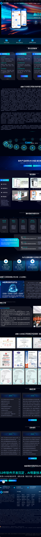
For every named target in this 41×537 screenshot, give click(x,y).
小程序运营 (28, 504)
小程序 (23, 505)
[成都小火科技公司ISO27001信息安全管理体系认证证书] (31, 359)
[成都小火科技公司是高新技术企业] (8, 342)
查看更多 (32, 458)
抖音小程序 (33, 494)
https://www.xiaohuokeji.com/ (6, 520)
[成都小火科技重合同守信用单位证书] (6, 359)
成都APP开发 (19, 499)
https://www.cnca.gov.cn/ (33, 510)
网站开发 (23, 504)
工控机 (31, 533)
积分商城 (18, 504)
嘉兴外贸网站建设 (22, 533)
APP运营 (28, 494)
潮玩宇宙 (33, 502)
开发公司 (18, 494)
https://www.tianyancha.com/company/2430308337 (23, 520)
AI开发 (17, 3)
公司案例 (34, 3)
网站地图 (21, 527)
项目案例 (33, 174)
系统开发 (10, 434)
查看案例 (20, 185)
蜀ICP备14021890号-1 (14, 526)
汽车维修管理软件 (27, 533)
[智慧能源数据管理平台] (19, 376)
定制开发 (38, 3)
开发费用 (18, 505)
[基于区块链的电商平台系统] (6, 376)
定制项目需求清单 (28, 165)
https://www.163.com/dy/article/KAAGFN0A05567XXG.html (15, 521)
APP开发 (26, 3)
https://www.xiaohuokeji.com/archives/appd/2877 (32, 522)
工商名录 (19, 533)
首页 (15, 3)
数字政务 (28, 499)
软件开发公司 (29, 502)
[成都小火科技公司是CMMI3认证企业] (24, 342)
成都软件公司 (19, 496)
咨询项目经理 (7, 76)
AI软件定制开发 (30, 527)
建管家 (12, 533)
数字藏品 (33, 504)
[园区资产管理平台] (31, 376)
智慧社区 (23, 494)
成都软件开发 (24, 499)
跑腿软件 (28, 505)
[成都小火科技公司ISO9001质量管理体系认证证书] (19, 359)
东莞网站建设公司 (15, 533)
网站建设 (32, 434)
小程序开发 (30, 3)
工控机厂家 (37, 533)
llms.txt (24, 527)
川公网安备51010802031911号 (5, 526)
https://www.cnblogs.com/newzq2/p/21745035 (6, 522)
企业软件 (33, 496)
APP (32, 505)
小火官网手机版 (17, 527)
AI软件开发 (23, 502)
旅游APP (28, 496)
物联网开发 (22, 3)
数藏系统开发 (24, 496)
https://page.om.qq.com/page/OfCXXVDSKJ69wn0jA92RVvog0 (10, 519)
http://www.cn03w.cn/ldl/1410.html (30, 519)
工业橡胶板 (33, 533)
